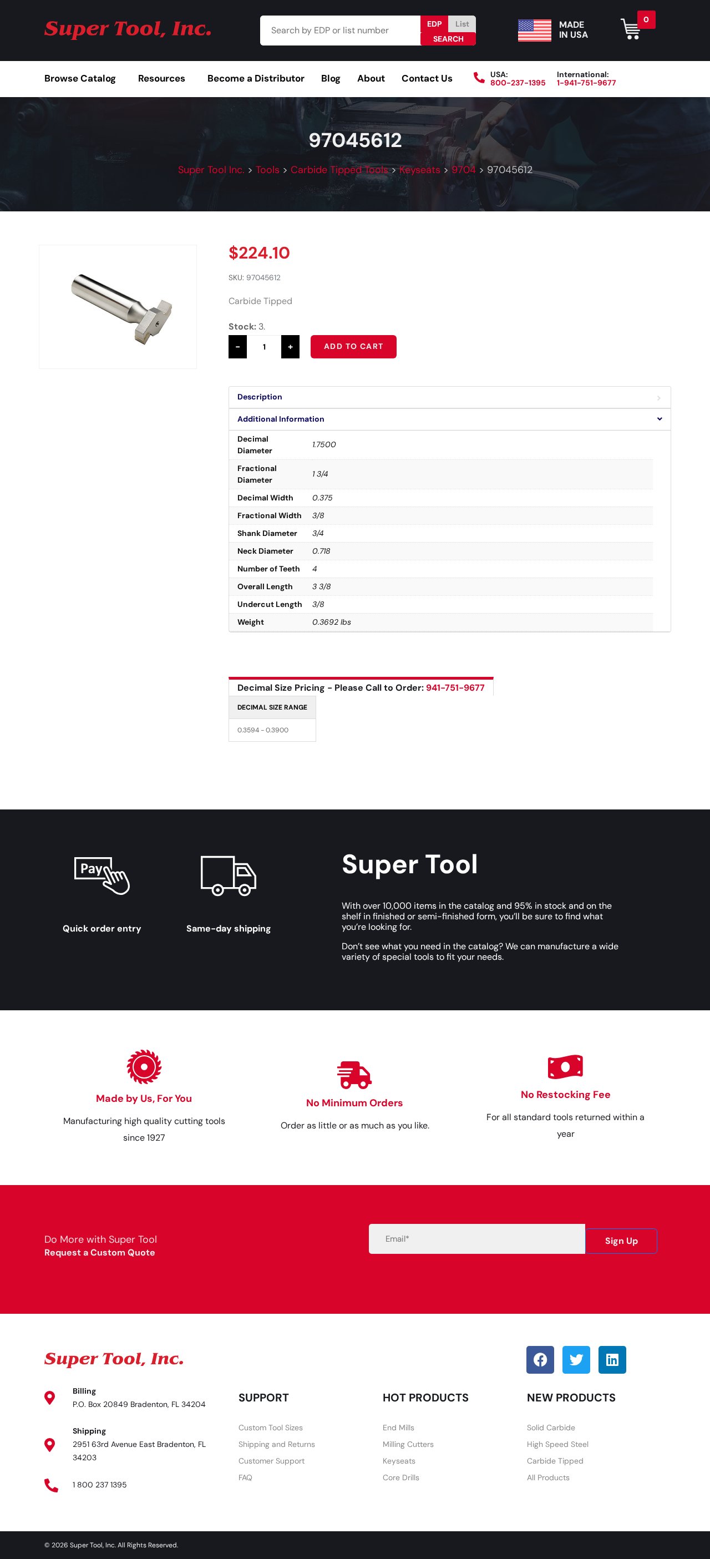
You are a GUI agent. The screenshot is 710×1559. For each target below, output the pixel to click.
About (371, 78)
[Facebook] (540, 1360)
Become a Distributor (256, 78)
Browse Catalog (80, 78)
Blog (331, 78)
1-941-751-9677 (586, 83)
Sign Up (621, 1241)
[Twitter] (576, 1360)
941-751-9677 (455, 688)
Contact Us (427, 78)
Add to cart (353, 346)
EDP (434, 24)
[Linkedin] (612, 1360)
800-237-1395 (518, 83)
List (462, 24)
